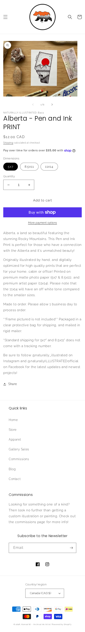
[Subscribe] (71, 548)
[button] (5, 17)
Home (13, 420)
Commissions (19, 459)
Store (13, 429)
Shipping (8, 143)
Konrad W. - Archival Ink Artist (36, 624)
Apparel (15, 439)
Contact (14, 479)
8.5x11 (29, 166)
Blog (12, 469)
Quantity (9, 176)
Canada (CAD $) (40, 593)
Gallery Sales (19, 449)
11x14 (49, 166)
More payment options (42, 222)
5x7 (10, 166)
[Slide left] (33, 104)
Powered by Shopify (62, 624)
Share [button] (12, 384)
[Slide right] (52, 104)
